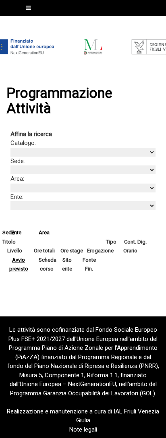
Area (44, 232)
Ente (16, 232)
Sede (8, 232)
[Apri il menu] (28, 8)
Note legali (83, 429)
